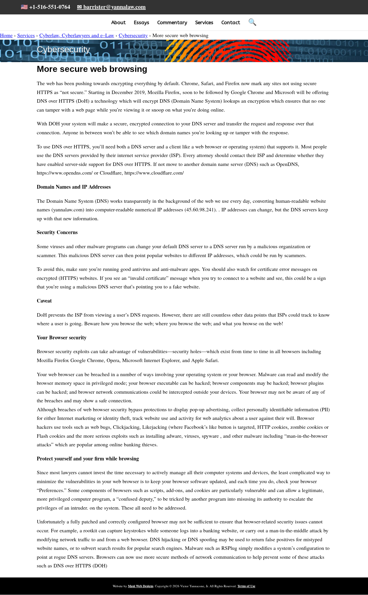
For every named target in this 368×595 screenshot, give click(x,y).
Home (6, 35)
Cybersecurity (133, 35)
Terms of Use (246, 586)
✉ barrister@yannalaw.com (111, 7)
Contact (230, 22)
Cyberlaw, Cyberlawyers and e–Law (76, 35)
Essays (141, 22)
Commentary (172, 22)
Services (204, 22)
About (118, 22)
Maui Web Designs (140, 586)
